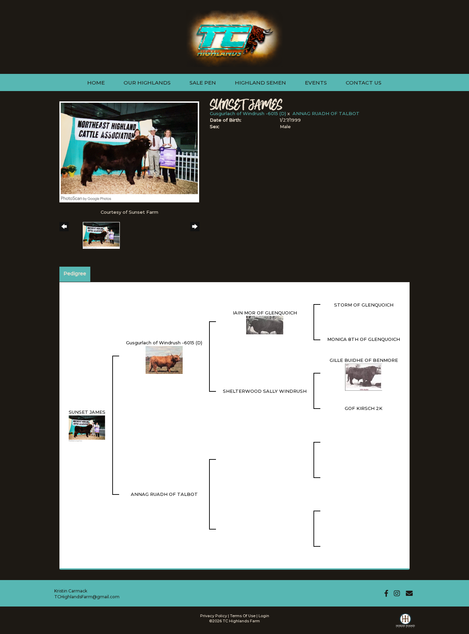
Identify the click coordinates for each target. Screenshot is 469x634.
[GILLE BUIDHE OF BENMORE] (363, 376)
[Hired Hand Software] (405, 623)
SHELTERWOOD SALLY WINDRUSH (265, 391)
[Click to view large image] (129, 151)
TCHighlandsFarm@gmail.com (86, 596)
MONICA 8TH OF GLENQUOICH (363, 339)
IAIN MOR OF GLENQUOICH (265, 312)
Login (264, 615)
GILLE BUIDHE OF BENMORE (364, 360)
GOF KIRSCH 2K (363, 408)
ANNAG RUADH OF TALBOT (326, 113)
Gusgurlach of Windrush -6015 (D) (248, 113)
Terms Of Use (242, 615)
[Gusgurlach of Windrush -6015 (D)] (164, 359)
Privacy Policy (213, 615)
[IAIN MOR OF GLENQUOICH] (264, 324)
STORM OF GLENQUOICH (363, 305)
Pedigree (75, 273)
